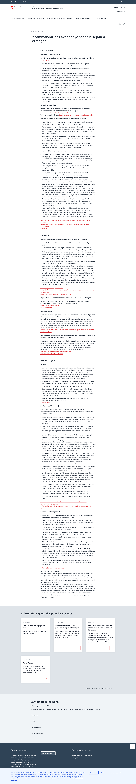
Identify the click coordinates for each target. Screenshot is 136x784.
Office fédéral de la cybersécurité (51, 288)
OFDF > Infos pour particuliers (50, 305)
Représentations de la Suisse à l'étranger (81, 757)
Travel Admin (44, 60)
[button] (18, 18)
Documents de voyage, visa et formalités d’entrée (76, 115)
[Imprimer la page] (120, 24)
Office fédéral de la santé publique (52, 568)
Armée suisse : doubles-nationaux (51, 354)
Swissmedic (44, 229)
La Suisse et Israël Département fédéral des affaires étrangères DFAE (47, 8)
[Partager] (124, 24)
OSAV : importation (46, 308)
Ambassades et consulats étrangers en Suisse (55, 113)
